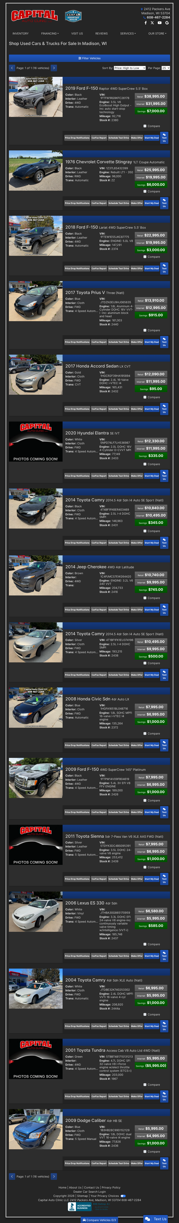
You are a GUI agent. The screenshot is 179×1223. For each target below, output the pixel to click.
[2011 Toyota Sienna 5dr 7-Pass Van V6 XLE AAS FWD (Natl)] (36, 844)
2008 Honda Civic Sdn (97, 698)
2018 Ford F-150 (105, 227)
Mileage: (105, 116)
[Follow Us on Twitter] (152, 23)
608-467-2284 (158, 17)
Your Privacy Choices (105, 1196)
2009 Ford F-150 (105, 769)
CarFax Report (99, 137)
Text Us (164, 139)
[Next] (54, 68)
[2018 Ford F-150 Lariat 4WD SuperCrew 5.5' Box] (36, 235)
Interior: (70, 98)
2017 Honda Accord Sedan (98, 366)
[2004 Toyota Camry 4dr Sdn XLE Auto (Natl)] (36, 988)
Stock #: (104, 120)
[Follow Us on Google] (167, 23)
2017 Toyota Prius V (94, 292)
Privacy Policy (111, 1187)
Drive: (69, 102)
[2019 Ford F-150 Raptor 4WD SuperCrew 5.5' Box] (36, 96)
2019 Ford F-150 (106, 88)
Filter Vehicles (91, 58)
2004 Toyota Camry (103, 980)
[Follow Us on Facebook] (146, 23)
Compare (154, 126)
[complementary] (168, 1212)
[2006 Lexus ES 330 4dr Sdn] (36, 911)
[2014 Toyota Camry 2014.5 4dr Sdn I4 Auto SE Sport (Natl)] (36, 508)
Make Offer (137, 137)
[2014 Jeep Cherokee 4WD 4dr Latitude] (36, 575)
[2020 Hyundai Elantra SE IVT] (36, 441)
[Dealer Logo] (49, 16)
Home (62, 1187)
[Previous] (12, 68)
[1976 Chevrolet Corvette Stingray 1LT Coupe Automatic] (36, 170)
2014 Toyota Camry (114, 499)
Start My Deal (152, 137)
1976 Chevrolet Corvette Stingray (115, 161)
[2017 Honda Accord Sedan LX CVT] (36, 374)
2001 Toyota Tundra (112, 1050)
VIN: (102, 94)
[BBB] (89, 1206)
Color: (69, 94)
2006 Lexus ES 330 (91, 902)
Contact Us (91, 1187)
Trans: (69, 106)
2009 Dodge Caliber (93, 1120)
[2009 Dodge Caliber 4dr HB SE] (36, 1129)
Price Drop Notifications (77, 137)
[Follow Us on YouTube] (160, 23)
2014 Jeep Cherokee (99, 566)
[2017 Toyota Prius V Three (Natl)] (36, 301)
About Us (75, 1187)
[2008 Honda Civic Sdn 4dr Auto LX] (36, 707)
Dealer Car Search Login (89, 1191)
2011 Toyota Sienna (114, 836)
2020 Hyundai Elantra (92, 432)
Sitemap (82, 1196)
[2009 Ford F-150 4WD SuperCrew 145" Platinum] (36, 777)
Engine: (104, 102)
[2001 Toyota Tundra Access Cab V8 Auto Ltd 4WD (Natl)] (36, 1058)
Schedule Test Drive (119, 137)
